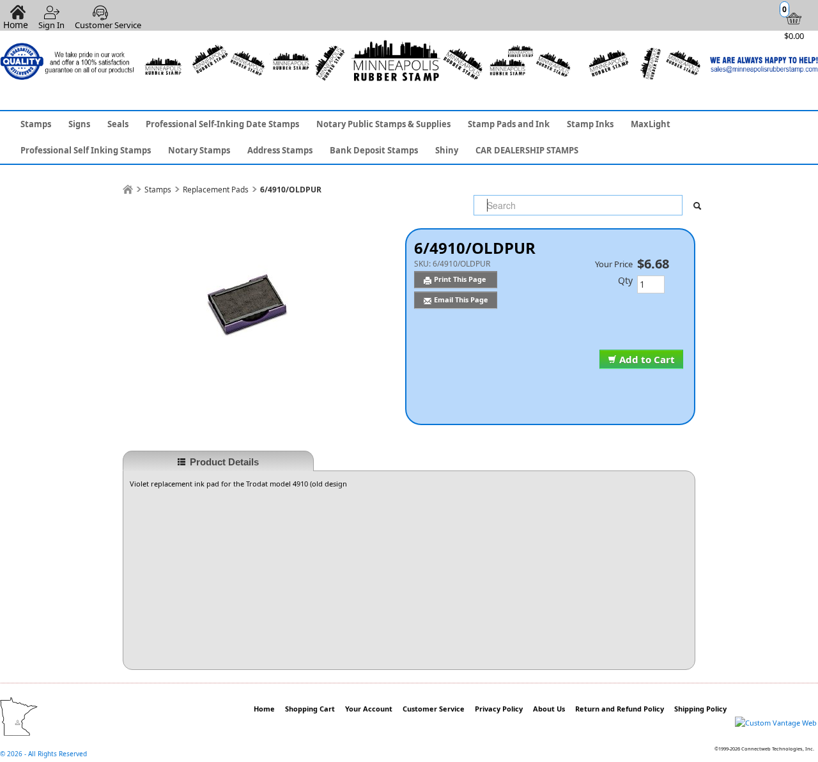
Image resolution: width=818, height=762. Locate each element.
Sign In (51, 25)
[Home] (128, 189)
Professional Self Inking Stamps (85, 150)
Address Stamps (280, 150)
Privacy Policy (499, 708)
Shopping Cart (310, 708)
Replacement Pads (216, 189)
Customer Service (108, 25)
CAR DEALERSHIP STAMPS (526, 150)
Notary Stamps (199, 150)
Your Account (368, 708)
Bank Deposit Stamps (374, 150)
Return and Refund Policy (619, 708)
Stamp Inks (590, 124)
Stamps (35, 124)
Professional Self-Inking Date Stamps (222, 124)
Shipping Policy (700, 708)
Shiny (446, 150)
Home (264, 708)
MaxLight (650, 124)
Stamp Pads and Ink (509, 124)
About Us (549, 708)
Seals (117, 124)
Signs (79, 124)
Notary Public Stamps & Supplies (383, 124)
